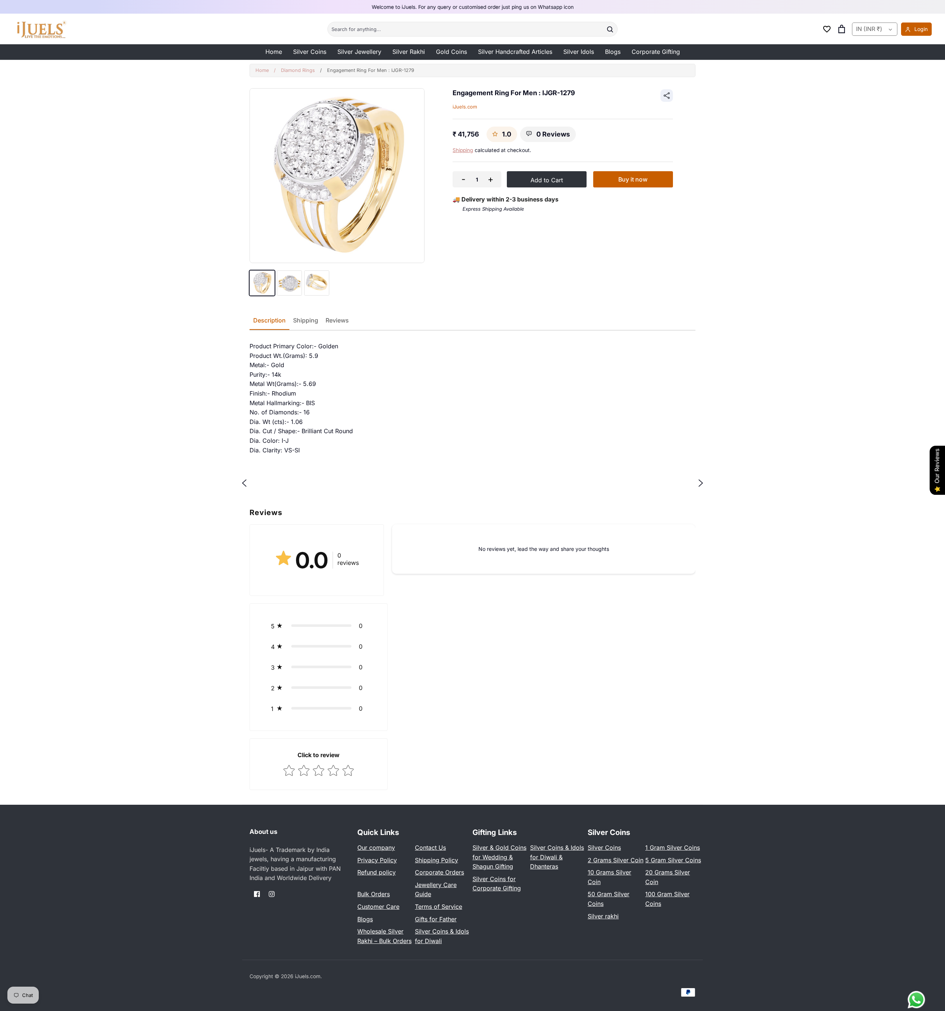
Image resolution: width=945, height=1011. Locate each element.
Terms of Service (438, 906)
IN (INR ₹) (869, 28)
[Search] (609, 29)
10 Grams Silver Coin (609, 877)
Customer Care (378, 906)
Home (273, 51)
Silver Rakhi (408, 51)
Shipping (463, 150)
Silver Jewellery (359, 51)
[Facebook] (257, 894)
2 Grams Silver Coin (615, 860)
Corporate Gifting (656, 51)
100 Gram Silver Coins (667, 898)
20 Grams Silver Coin (667, 877)
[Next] (701, 483)
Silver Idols (578, 51)
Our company (376, 847)
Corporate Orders (439, 872)
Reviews (337, 320)
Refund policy (376, 872)
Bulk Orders (373, 894)
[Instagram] (271, 894)
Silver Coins (309, 51)
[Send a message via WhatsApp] (916, 1000)
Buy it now (632, 179)
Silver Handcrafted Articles (515, 51)
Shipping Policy (436, 860)
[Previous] (244, 483)
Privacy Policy (377, 860)
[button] (318, 625)
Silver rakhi (603, 916)
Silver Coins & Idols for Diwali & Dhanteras (557, 857)
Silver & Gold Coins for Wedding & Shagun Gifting (499, 857)
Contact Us (430, 847)
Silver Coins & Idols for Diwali (442, 936)
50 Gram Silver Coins (608, 898)
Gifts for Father (436, 919)
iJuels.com (465, 107)
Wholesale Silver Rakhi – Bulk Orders (384, 936)
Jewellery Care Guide (436, 889)
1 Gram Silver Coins (672, 847)
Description (269, 320)
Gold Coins (451, 51)
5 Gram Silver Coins (673, 860)
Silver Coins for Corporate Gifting (496, 883)
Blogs (613, 51)
